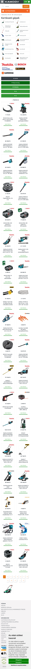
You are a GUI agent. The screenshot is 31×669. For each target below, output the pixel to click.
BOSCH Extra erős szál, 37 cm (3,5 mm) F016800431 (8, 119)
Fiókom (3, 605)
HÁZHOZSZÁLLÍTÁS (5, 637)
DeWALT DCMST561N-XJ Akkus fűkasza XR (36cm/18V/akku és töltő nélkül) (23, 462)
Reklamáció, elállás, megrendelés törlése (13, 609)
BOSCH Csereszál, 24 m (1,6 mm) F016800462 (7, 356)
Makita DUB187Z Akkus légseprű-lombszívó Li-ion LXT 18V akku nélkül (23, 173)
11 (15, 580)
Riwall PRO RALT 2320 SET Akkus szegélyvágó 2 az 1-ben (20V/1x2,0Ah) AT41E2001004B (8, 514)
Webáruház (4, 14)
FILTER (16, 78)
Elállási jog (4, 623)
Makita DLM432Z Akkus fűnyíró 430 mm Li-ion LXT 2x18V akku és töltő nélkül (23, 383)
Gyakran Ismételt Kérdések (8, 627)
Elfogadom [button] (19, 660)
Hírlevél (3, 611)
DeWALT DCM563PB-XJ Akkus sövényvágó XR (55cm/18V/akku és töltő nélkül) (8, 383)
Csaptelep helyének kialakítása (10, 622)
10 (11, 580)
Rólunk (3, 633)
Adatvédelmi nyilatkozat (8, 620)
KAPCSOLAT (4, 640)
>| (23, 580)
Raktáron (16, 100)
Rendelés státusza (6, 607)
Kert (10, 14)
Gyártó (3, 613)
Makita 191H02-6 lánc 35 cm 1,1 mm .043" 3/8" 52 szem (23, 303)
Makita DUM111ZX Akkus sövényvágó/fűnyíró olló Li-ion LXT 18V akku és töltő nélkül (23, 252)
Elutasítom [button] (19, 662)
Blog (2, 615)
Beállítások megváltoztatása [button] (18, 665)
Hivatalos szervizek (6, 629)
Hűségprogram (5, 631)
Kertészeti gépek (18, 14)
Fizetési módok (5, 625)
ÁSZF (2, 639)
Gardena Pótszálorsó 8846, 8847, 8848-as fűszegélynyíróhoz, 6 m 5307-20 (23, 409)
